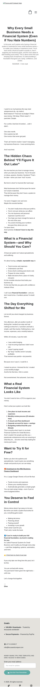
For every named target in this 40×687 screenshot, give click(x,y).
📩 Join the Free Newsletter (17, 672)
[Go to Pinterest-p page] (21, 686)
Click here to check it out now (16, 555)
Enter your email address (12, 662)
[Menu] (36, 12)
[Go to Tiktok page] (10, 686)
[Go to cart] (30, 12)
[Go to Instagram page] (31, 686)
